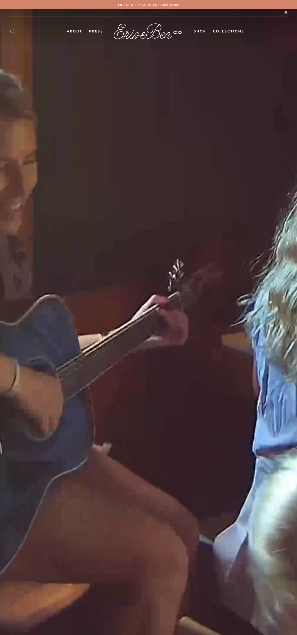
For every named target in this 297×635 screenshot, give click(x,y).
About (74, 31)
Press (96, 31)
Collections (228, 31)
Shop (200, 31)
